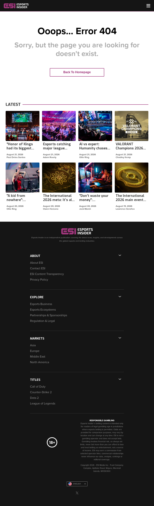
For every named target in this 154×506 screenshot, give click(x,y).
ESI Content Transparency (47, 274)
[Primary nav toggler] (148, 5)
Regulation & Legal (42, 321)
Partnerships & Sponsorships (48, 315)
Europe (34, 351)
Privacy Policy (39, 280)
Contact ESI (37, 268)
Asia (33, 345)
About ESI (36, 263)
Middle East (37, 356)
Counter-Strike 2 (41, 392)
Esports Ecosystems (43, 310)
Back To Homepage (77, 72)
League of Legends (42, 403)
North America (39, 362)
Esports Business (41, 304)
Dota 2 (34, 398)
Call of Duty (37, 387)
